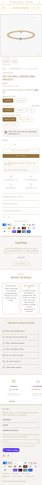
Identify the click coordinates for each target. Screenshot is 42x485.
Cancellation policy (29, 476)
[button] (3, 8)
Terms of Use (23, 446)
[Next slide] (39, 2)
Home (4, 69)
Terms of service (25, 473)
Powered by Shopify (20, 481)
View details (13, 394)
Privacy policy (15, 473)
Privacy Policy (31, 446)
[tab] (6, 61)
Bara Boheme (11, 481)
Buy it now (21, 156)
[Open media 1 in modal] (38, 18)
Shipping (5, 86)
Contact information (17, 476)
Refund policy (6, 473)
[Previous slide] (3, 2)
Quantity (5, 140)
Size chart (36, 105)
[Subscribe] (37, 441)
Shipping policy (6, 476)
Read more (20, 264)
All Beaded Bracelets (15, 69)
